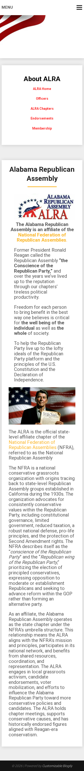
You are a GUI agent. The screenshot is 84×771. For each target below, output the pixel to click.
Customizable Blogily (57, 766)
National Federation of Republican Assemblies (32, 444)
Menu (7, 7)
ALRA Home (42, 89)
